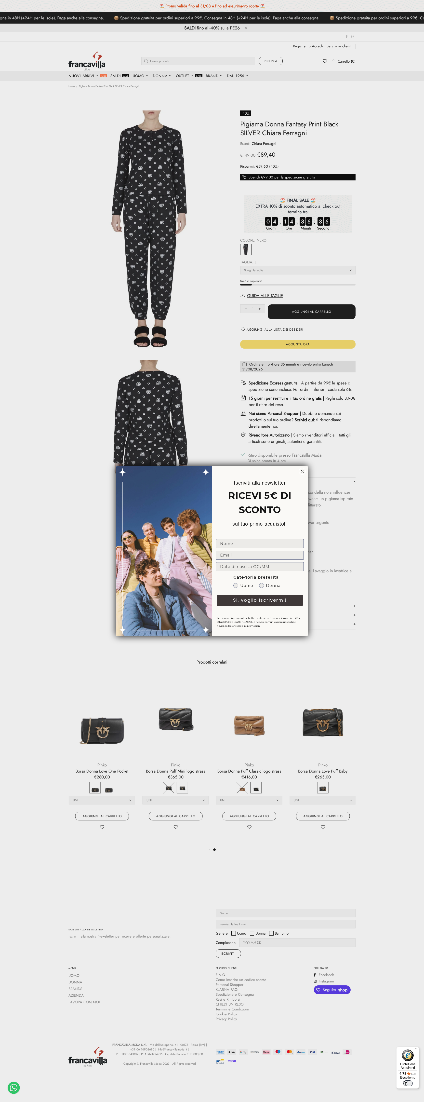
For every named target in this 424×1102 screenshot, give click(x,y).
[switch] (408, 1083)
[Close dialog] (302, 471)
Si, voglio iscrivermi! (260, 600)
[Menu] (416, 1050)
